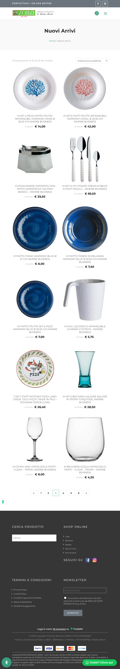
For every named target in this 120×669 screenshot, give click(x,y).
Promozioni (70, 553)
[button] (99, 662)
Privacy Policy (20, 590)
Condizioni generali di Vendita (27, 598)
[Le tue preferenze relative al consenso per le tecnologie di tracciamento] (3, 502)
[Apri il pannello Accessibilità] (7, 662)
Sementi (69, 540)
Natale (68, 544)
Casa (67, 536)
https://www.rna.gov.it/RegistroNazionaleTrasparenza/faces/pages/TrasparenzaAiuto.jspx (65, 660)
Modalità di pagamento (24, 606)
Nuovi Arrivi (70, 549)
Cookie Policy (20, 594)
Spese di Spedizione (23, 602)
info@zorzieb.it (98, 639)
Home (52, 40)
